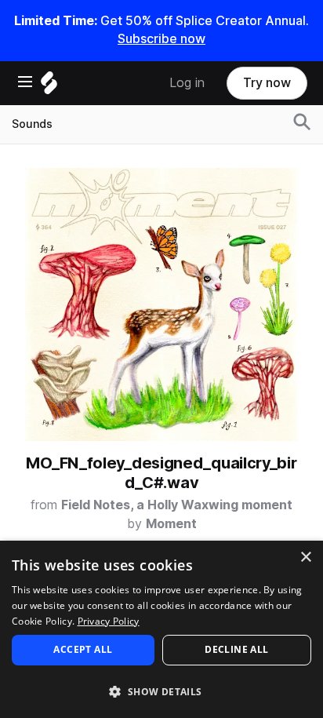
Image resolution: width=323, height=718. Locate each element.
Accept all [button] (82, 649)
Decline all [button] (236, 649)
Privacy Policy (109, 621)
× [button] (305, 557)
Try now (267, 82)
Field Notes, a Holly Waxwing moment (176, 504)
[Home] (49, 87)
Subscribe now (161, 38)
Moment (171, 523)
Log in (187, 82)
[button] (161, 691)
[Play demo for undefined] (161, 304)
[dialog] (161, 629)
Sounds (32, 124)
